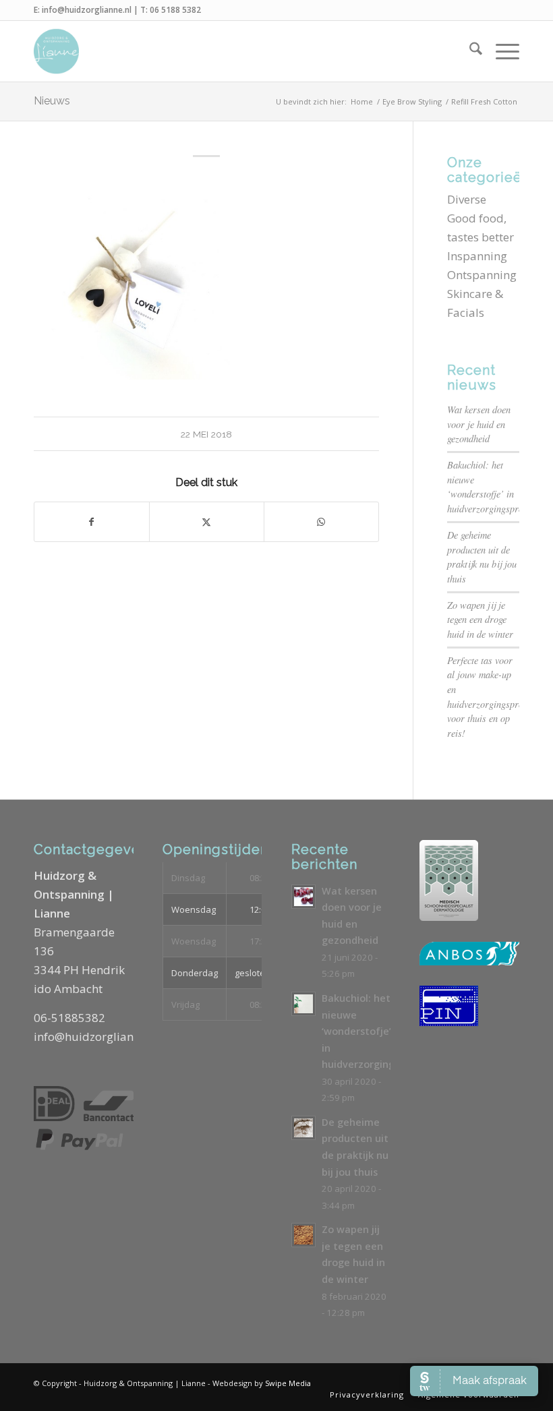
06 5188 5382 (175, 10)
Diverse (466, 199)
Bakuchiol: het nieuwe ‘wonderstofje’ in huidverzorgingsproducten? (388, 1031)
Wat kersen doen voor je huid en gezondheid (479, 424)
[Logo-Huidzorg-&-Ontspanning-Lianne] (56, 51)
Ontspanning (482, 274)
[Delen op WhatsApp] (321, 521)
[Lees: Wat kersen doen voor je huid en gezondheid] (303, 896)
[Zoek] (469, 51)
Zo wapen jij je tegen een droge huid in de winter (480, 619)
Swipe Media (288, 1383)
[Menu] (500, 51)
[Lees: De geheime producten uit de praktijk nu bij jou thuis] (303, 1128)
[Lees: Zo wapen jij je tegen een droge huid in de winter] (303, 1235)
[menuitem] (469, 51)
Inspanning (477, 256)
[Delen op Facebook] (91, 521)
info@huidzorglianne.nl (87, 10)
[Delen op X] (207, 521)
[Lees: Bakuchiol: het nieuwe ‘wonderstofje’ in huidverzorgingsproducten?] (303, 1004)
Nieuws (52, 100)
